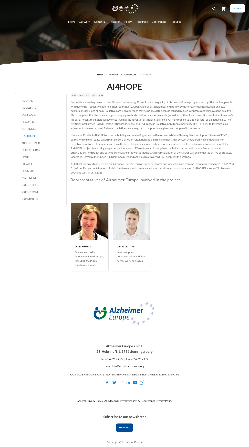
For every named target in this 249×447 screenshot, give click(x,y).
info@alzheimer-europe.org (128, 366)
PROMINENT (30, 199)
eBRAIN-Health (31, 142)
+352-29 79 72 (139, 359)
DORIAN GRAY (31, 149)
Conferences (159, 21)
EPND (25, 156)
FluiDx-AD (28, 171)
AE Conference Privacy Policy (155, 400)
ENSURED (28, 121)
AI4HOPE (30, 135)
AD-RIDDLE (29, 128)
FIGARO (27, 163)
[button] (214, 10)
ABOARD (27, 100)
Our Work (113, 74)
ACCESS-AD (29, 107)
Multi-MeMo (29, 177)
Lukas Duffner (126, 246)
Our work (84, 21)
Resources (142, 21)
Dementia (100, 21)
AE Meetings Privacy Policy (120, 400)
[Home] (123, 9)
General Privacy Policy (90, 400)
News (71, 21)
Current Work (130, 74)
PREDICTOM (30, 192)
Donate (237, 8)
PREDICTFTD (30, 185)
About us (176, 21)
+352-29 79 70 (113, 359)
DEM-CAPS (29, 114)
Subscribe (124, 427)
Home (100, 74)
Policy (128, 21)
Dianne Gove (83, 246)
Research (115, 21)
